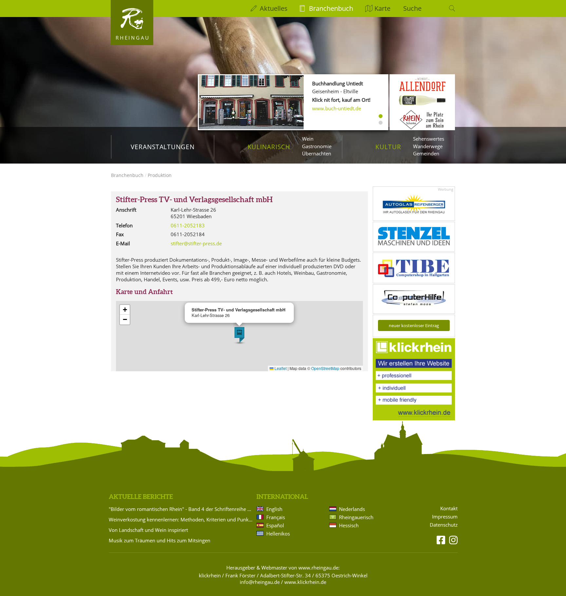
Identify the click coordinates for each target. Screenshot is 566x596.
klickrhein (210, 575)
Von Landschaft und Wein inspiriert (148, 530)
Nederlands (352, 509)
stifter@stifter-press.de (196, 243)
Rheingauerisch (356, 517)
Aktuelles (274, 8)
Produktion (160, 175)
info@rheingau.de (260, 582)
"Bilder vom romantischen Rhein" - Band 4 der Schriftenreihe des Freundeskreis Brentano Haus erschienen (181, 509)
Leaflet (280, 368)
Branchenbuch (331, 8)
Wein (307, 138)
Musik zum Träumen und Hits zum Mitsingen (159, 540)
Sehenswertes (428, 138)
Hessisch (349, 525)
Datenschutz (444, 525)
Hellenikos (278, 533)
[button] (239, 335)
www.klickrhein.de (305, 582)
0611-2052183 (188, 225)
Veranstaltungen (163, 147)
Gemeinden (426, 153)
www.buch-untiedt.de (336, 108)
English (274, 509)
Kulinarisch (269, 147)
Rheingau (133, 37)
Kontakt (449, 508)
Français (275, 517)
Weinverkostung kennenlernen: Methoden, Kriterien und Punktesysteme (181, 519)
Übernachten (316, 153)
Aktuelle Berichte (141, 496)
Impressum (445, 517)
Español (275, 525)
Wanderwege (428, 146)
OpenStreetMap (325, 368)
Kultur (388, 147)
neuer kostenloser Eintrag (414, 325)
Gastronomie (316, 146)
